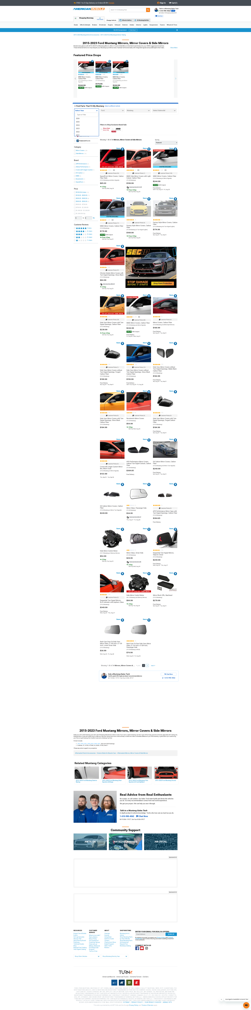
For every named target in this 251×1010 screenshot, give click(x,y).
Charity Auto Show (110, 942)
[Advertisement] (125, 873)
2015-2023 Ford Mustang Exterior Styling (113, 35)
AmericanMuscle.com (89, 9)
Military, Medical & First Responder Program (94, 947)
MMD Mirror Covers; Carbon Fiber (85, 79)
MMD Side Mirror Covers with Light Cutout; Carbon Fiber (138, 177)
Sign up (171, 934)
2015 (78, 743)
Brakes (94, 25)
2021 (98, 743)
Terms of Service (147, 1005)
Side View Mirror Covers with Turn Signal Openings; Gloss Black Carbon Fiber (111, 420)
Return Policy (93, 939)
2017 (85, 743)
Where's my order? (94, 935)
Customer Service (94, 942)
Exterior (125, 25)
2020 (95, 743)
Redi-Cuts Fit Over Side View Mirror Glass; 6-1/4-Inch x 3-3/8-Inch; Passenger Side (138, 645)
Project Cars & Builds (80, 933)
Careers (106, 940)
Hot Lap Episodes (79, 937)
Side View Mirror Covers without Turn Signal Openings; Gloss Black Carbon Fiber (138, 372)
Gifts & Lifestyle (85, 25)
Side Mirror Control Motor (109, 551)
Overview (107, 933)
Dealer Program (109, 944)
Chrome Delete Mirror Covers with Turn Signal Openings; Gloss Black (112, 274)
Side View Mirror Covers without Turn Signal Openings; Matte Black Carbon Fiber (165, 369)
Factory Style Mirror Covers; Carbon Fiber (138, 226)
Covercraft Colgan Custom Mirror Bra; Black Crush (111, 468)
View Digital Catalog (80, 949)
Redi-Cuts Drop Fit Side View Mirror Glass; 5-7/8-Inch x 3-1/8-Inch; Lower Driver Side (111, 643)
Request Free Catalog (80, 947)
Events (76, 935)
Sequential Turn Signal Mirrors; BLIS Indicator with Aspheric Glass (112, 601)
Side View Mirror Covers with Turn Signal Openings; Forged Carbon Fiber (164, 420)
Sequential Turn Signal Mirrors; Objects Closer (163, 554)
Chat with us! (93, 944)
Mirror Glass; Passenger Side (136, 508)
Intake (132, 25)
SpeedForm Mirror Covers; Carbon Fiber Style (112, 177)
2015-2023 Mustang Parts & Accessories (86, 35)
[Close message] (177, 30)
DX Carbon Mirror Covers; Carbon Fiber (164, 462)
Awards (106, 935)
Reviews (106, 947)
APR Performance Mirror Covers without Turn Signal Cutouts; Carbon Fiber (138, 463)
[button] (159, 16)
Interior (138, 25)
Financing (76, 942)
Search (148, 10)
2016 (82, 743)
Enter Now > (133, 30)
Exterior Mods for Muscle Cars (106, 753)
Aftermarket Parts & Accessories (85, 753)
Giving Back (107, 937)
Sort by (157, 140)
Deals (76, 25)
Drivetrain (102, 25)
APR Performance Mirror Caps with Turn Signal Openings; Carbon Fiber (165, 512)
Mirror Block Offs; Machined (162, 595)
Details (111, 3)
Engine (110, 25)
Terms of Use (93, 951)
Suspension (154, 25)
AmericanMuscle (108, 977)
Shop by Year (77, 939)
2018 (88, 743)
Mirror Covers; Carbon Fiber (162, 322)
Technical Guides (79, 944)
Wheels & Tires (172, 25)
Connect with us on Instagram (146, 948)
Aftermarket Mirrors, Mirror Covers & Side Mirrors (132, 753)
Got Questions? (94, 940)
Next (152, 665)
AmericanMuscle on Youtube (142, 948)
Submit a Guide (109, 939)
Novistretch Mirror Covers (135, 418)
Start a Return (93, 937)
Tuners (162, 25)
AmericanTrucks (122, 977)
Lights (145, 25)
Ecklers (146, 977)
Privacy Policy (161, 937)
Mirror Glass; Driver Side (134, 553)
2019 (92, 743)
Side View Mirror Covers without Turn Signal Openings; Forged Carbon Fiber (111, 372)
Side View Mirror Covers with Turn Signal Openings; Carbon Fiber (111, 323)
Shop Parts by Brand (80, 940)
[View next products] (175, 79)
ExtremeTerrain (135, 977)
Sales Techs (108, 946)
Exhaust (117, 25)
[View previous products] (75, 79)
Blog (75, 946)
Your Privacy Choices (153, 1002)
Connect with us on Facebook (137, 948)
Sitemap (126, 1002)
